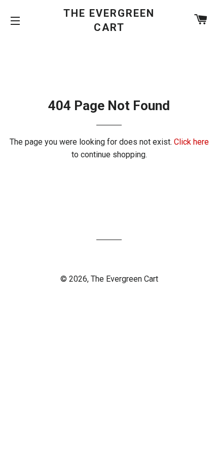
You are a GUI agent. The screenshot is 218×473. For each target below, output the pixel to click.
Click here (191, 142)
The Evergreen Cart (109, 20)
